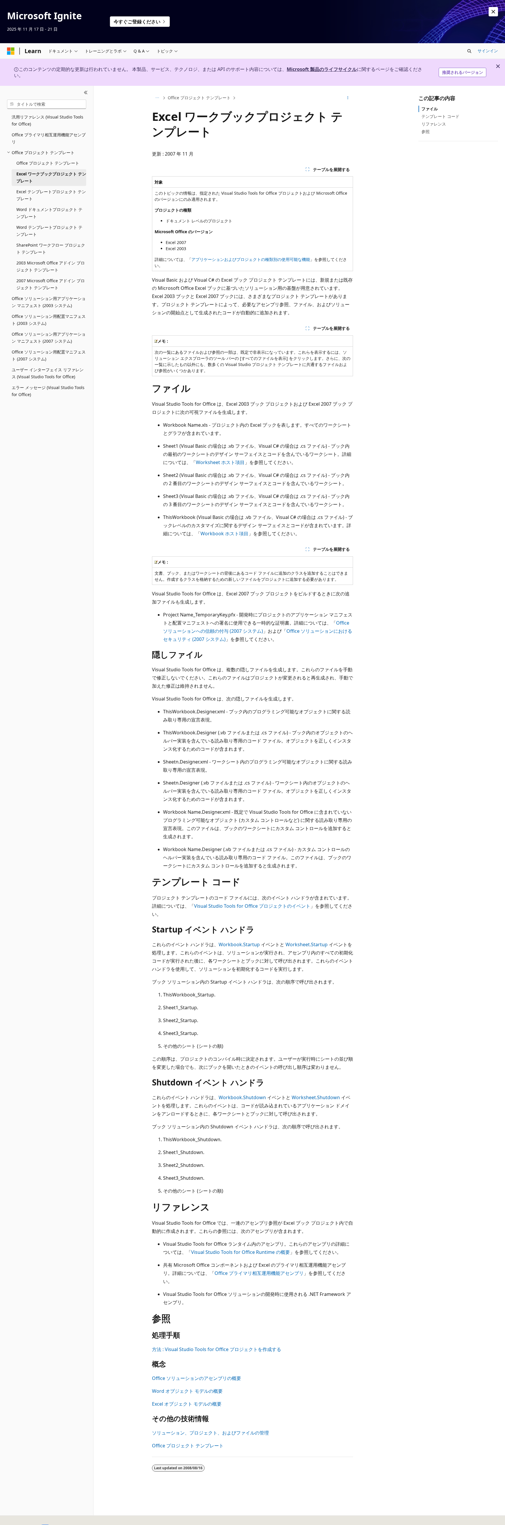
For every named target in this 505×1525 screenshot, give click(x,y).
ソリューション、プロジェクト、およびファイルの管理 (210, 1433)
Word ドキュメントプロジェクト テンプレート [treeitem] (49, 213)
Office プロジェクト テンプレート (199, 97)
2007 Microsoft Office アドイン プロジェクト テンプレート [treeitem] (50, 284)
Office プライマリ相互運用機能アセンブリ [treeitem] (49, 138)
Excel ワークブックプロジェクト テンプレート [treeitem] (51, 177)
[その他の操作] (348, 97)
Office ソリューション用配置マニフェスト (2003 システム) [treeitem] (49, 319)
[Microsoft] (11, 51)
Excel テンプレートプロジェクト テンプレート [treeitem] (51, 195)
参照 (425, 131)
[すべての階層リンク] (157, 97)
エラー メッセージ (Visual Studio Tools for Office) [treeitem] (48, 391)
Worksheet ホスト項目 (220, 462)
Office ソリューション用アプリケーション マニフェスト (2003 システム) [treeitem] (49, 302)
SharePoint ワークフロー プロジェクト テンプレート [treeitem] (50, 248)
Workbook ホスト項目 (224, 533)
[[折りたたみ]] (86, 92)
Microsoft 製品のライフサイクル (322, 69)
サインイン (488, 50)
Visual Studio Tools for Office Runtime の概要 (240, 1252)
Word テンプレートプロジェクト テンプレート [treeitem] (49, 230)
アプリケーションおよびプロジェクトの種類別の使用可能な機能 (250, 259)
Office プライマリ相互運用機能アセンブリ (259, 1273)
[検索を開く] (469, 51)
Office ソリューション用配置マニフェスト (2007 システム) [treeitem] (49, 355)
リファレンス (433, 124)
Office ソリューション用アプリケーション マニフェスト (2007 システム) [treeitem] (49, 337)
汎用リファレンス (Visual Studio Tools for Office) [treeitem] (47, 120)
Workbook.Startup (239, 944)
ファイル (429, 108)
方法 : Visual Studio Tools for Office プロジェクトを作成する (216, 1349)
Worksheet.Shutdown (316, 1097)
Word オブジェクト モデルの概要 (187, 1391)
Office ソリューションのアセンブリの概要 (196, 1378)
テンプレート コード (440, 116)
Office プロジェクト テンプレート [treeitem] (47, 163)
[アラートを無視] (493, 11)
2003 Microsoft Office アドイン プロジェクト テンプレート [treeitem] (50, 266)
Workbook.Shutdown (242, 1097)
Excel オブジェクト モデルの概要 (187, 1404)
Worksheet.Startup (307, 944)
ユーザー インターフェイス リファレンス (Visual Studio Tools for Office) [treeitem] (48, 373)
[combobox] (46, 104)
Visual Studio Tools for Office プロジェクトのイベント (252, 906)
